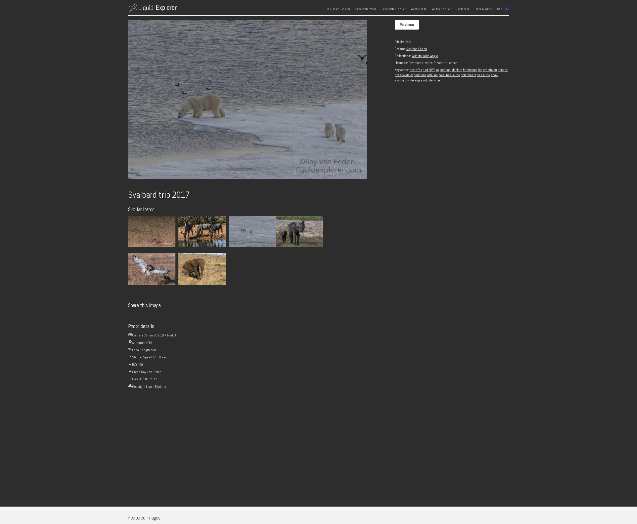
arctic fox (416, 69)
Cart (499, 9)
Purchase (407, 24)
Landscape (463, 9)
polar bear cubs (449, 75)
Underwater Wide (365, 9)
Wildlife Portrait (441, 9)
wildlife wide (431, 80)
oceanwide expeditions (410, 75)
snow (494, 75)
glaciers (456, 69)
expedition (443, 69)
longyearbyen (487, 69)
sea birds (483, 75)
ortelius (432, 75)
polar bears (468, 75)
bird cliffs (429, 69)
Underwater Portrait (393, 9)
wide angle (414, 80)
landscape (470, 69)
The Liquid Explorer (338, 9)
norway (503, 69)
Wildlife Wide (418, 9)
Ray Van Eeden (416, 49)
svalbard (401, 80)
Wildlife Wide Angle (425, 56)
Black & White (483, 9)
